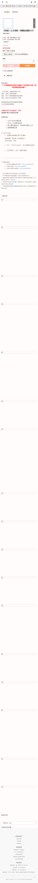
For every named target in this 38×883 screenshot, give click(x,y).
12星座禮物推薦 (19, 859)
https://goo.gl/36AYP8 (27, 164)
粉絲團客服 (16, 186)
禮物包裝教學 (19, 854)
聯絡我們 (19, 862)
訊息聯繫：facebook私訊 (19, 867)
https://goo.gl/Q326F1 (25, 168)
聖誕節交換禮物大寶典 (19, 856)
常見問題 (19, 841)
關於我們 (19, 838)
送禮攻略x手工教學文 (19, 849)
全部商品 (7, 12)
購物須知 (19, 843)
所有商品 (15, 12)
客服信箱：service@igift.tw (19, 869)
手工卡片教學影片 (19, 852)
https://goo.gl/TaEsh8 (20, 166)
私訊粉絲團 (14, 182)
